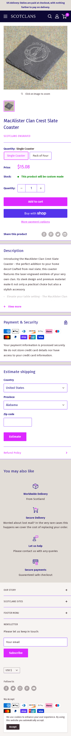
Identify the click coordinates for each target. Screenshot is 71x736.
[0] (64, 16)
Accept (13, 726)
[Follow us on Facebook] (6, 688)
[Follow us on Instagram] (20, 688)
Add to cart (35, 201)
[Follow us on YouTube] (33, 688)
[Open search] (50, 16)
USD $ (9, 670)
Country (9, 380)
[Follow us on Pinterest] (26, 688)
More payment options (35, 221)
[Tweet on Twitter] (57, 234)
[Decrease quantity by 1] (21, 188)
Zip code (9, 414)
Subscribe (16, 653)
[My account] (57, 16)
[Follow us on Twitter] (13, 688)
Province (9, 397)
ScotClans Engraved (17, 136)
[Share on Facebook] (44, 234)
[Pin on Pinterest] (51, 234)
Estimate (15, 436)
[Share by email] (64, 234)
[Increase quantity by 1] (41, 188)
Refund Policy (12, 452)
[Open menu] (5, 16)
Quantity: (9, 188)
